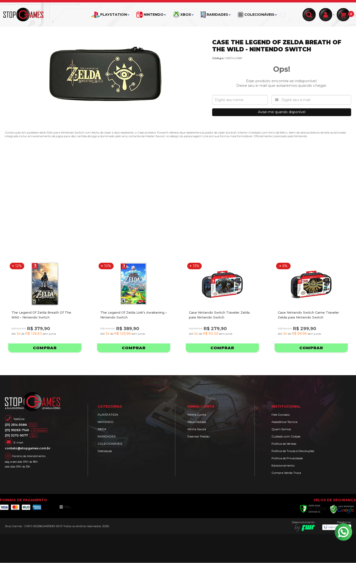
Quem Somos (281, 429)
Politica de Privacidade (287, 458)
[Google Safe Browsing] (342, 509)
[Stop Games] (28, 14)
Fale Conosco (280, 414)
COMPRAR (45, 348)
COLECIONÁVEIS (110, 443)
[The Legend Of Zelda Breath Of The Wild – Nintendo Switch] (44, 306)
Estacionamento (282, 465)
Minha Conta (196, 414)
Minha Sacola (196, 429)
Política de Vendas (283, 443)
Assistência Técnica (284, 422)
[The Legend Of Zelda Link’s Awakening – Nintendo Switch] (133, 306)
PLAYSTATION (108, 414)
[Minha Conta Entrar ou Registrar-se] (327, 14)
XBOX (102, 429)
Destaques (105, 451)
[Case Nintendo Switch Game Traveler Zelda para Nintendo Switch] (311, 306)
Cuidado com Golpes (285, 436)
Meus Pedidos (196, 422)
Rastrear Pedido (198, 436)
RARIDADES (107, 436)
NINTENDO (106, 422)
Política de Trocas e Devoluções (292, 451)
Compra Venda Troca (286, 473)
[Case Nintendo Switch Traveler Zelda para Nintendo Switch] (222, 306)
